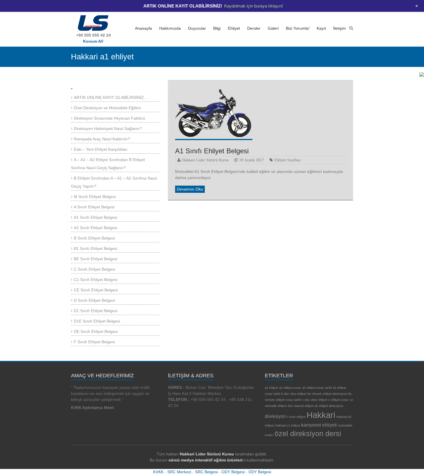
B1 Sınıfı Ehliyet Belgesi (95, 248)
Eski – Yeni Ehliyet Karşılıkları (100, 149)
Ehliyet (234, 28)
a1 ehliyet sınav (290, 387)
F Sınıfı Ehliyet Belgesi (94, 342)
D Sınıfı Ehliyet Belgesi (94, 300)
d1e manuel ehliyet (301, 406)
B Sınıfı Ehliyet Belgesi (94, 238)
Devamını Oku (190, 189)
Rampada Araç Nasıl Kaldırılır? (102, 139)
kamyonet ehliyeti (319, 424)
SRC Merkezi (179, 472)
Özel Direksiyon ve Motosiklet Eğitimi (107, 107)
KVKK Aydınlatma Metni (92, 407)
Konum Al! (93, 41)
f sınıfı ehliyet (296, 417)
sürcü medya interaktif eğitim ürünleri (205, 460)
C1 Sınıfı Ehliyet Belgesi (95, 279)
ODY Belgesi (233, 472)
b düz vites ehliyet (293, 393)
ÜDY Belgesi (259, 472)
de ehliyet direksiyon (329, 406)
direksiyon (275, 416)
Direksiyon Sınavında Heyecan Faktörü (109, 118)
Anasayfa (143, 28)
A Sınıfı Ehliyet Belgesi (94, 207)
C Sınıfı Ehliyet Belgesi (94, 269)
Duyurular (197, 28)
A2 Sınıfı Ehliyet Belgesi (95, 227)
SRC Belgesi (206, 472)
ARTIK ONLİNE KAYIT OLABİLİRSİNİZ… (111, 97)
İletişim (339, 28)
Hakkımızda (170, 28)
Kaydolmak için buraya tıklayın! (253, 5)
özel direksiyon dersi (308, 434)
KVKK (158, 472)
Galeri (273, 28)
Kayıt (321, 28)
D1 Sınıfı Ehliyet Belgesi (95, 310)
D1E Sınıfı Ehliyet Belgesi (97, 321)
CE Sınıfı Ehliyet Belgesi (96, 290)
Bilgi (217, 28)
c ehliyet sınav (338, 400)
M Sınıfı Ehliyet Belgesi (95, 196)
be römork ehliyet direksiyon (327, 393)
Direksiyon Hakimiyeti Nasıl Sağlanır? (108, 128)
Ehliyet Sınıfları (287, 160)
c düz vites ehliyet (314, 400)
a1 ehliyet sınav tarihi (317, 387)
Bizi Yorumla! (297, 28)
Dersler (253, 28)
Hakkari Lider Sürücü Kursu (205, 160)
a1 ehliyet (271, 387)
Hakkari (321, 415)
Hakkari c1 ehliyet (287, 425)
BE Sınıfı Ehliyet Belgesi (95, 259)
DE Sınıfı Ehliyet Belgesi (96, 331)
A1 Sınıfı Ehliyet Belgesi (212, 151)
